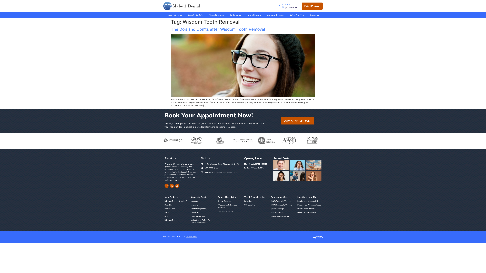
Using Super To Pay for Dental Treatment (200, 221)
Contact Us (314, 15)
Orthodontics (249, 205)
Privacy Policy (191, 237)
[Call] (281, 6)
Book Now (169, 205)
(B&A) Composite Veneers (281, 205)
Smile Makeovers (198, 216)
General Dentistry (216, 15)
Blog (166, 216)
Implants (194, 205)
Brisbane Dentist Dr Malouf (176, 201)
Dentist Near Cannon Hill (307, 201)
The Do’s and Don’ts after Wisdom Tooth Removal (218, 29)
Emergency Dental (225, 211)
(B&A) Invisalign (277, 209)
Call (287, 4)
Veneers (194, 201)
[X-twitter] (177, 186)
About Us (178, 15)
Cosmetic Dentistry (196, 15)
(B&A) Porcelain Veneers (281, 201)
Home (169, 15)
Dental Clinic (170, 209)
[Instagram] (172, 186)
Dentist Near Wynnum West (309, 205)
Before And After (297, 15)
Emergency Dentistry (275, 15)
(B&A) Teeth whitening (280, 216)
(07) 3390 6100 (291, 7)
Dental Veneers (236, 15)
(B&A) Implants (277, 212)
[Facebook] (167, 186)
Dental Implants (254, 15)
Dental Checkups (224, 201)
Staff (167, 212)
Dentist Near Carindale (306, 212)
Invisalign (248, 201)
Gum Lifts (195, 212)
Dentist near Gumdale (306, 209)
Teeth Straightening (199, 209)
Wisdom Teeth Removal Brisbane (227, 206)
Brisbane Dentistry (172, 220)
